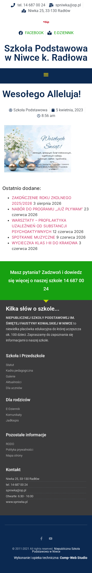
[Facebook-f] (41, 538)
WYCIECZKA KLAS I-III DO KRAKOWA (45, 242)
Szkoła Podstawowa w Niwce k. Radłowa (46, 53)
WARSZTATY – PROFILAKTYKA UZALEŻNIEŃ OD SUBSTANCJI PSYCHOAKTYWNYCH (39, 226)
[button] (46, 74)
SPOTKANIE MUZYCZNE (33, 237)
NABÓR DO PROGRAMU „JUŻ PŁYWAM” (47, 209)
